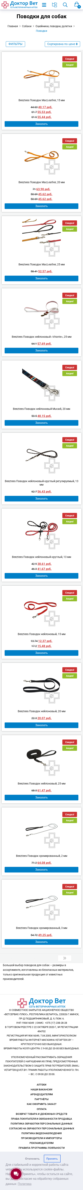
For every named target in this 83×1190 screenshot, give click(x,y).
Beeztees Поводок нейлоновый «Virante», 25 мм (41, 336)
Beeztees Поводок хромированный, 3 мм (41, 927)
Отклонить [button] (32, 1158)
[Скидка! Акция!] (41, 74)
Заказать (41, 124)
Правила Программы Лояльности (42, 1147)
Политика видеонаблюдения (41, 1133)
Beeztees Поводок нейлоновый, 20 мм (41, 711)
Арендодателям (41, 1094)
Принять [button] (52, 1158)
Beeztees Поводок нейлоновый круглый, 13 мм (41, 556)
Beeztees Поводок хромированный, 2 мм (41, 855)
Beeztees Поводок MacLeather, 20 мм (42, 182)
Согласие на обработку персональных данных (41, 1128)
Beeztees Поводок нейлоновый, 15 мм (41, 634)
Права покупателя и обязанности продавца (41, 1118)
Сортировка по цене (61, 44)
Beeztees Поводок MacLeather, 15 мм (42, 100)
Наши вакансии (41, 1089)
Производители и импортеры (41, 1138)
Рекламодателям (41, 1143)
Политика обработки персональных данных (41, 1123)
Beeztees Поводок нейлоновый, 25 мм (41, 783)
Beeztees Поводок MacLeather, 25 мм (42, 264)
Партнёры (42, 1099)
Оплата (42, 1109)
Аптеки (41, 1084)
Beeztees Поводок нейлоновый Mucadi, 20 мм (41, 408)
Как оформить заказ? (41, 1104)
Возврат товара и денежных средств (41, 1113)
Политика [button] (24, 1184)
